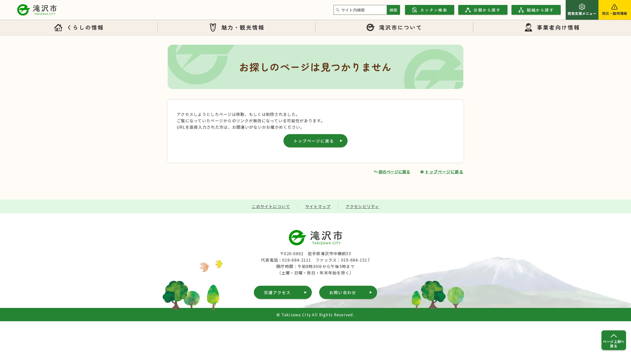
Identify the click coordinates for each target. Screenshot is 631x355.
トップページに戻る (314, 141)
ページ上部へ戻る (613, 343)
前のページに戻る (394, 172)
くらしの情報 (85, 27)
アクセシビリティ (362, 206)
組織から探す (540, 10)
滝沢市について (400, 27)
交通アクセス (277, 292)
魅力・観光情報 (243, 27)
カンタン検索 (433, 10)
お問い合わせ (342, 292)
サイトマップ (318, 206)
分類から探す (486, 10)
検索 (393, 10)
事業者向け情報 (558, 27)
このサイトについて (271, 206)
